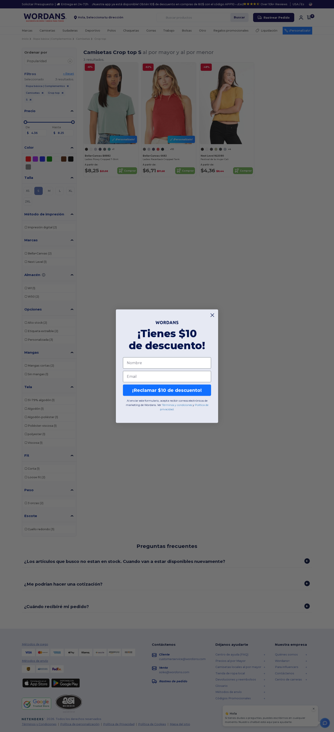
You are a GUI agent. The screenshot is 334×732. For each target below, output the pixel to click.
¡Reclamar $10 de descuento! (167, 390)
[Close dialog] (212, 315)
